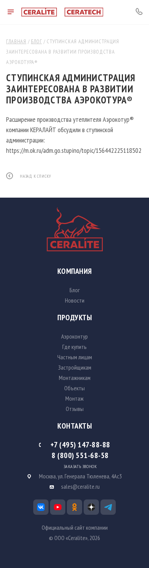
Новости (74, 300)
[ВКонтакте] (41, 507)
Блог (75, 290)
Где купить (74, 346)
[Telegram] (108, 507)
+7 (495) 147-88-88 (80, 445)
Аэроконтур (74, 336)
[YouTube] (57, 507)
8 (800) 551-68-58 (80, 455)
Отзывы (75, 408)
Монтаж (74, 398)
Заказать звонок (80, 466)
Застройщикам (74, 367)
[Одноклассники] (74, 507)
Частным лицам (74, 357)
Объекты (74, 388)
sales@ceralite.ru (80, 486)
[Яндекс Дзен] (91, 507)
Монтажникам (75, 377)
